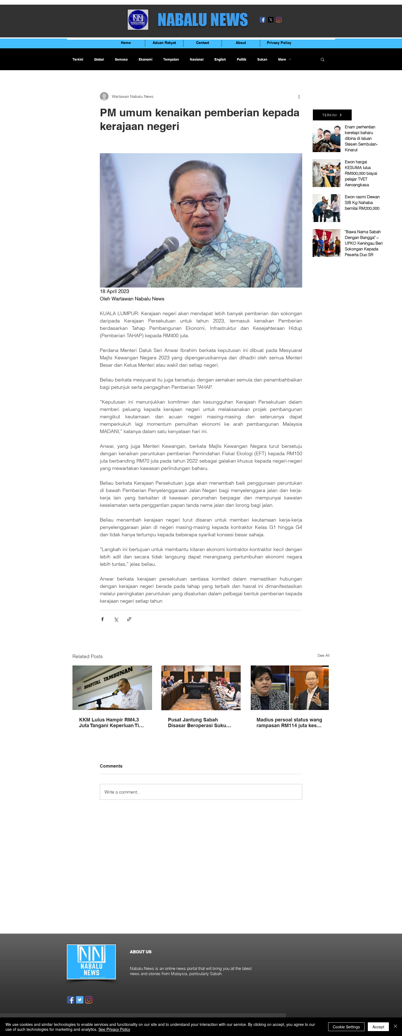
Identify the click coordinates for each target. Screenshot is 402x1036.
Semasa (121, 59)
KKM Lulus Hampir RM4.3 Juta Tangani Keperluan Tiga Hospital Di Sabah (112, 722)
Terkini (77, 59)
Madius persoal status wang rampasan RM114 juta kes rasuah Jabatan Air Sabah (289, 722)
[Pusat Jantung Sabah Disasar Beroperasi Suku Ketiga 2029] (201, 687)
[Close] (395, 1027)
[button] (322, 59)
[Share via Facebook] (102, 619)
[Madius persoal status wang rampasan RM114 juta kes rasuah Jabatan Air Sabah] (290, 687)
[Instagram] (279, 19)
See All (323, 655)
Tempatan (171, 59)
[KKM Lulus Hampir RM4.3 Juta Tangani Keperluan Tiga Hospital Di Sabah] (112, 687)
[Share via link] (129, 619)
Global (99, 59)
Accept (378, 1026)
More (282, 59)
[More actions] (299, 96)
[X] (270, 19)
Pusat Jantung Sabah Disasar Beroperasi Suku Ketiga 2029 (197, 722)
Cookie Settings (346, 1026)
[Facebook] (262, 19)
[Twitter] (79, 1000)
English (220, 59)
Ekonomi (145, 59)
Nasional (196, 59)
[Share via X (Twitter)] (115, 619)
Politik (241, 59)
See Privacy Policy (114, 1029)
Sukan (262, 59)
